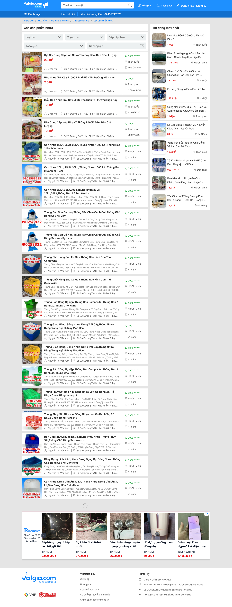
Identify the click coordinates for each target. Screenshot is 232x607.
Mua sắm (42, 20)
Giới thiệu (85, 579)
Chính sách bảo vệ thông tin (94, 599)
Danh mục (34, 14)
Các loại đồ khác (81, 20)
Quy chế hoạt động (90, 589)
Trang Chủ (28, 20)
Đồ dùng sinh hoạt (60, 20)
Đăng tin (146, 5)
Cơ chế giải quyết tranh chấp (95, 594)
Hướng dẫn (86, 584)
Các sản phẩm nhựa (103, 20)
